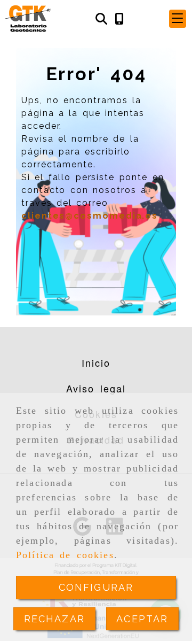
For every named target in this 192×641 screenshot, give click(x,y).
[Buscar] (101, 19)
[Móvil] (119, 19)
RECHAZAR (54, 618)
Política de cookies (65, 555)
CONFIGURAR (96, 587)
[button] (177, 19)
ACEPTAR (142, 618)
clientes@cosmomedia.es (89, 216)
